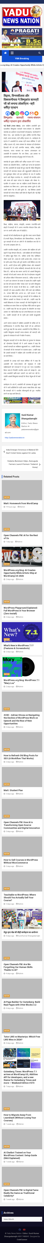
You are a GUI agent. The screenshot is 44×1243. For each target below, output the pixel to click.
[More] (36, 113)
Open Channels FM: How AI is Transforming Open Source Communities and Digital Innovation (22, 825)
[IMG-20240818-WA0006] (22, 399)
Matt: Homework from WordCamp (21, 503)
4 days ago (10, 936)
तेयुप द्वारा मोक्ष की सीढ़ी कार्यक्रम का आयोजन (21, 932)
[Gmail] (31, 113)
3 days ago (10, 794)
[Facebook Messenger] (27, 113)
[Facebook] (8, 113)
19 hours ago (11, 507)
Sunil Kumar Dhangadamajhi (29, 417)
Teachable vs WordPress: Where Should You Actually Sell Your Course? (20, 897)
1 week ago (10, 1124)
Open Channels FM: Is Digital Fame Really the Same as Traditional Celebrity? (21, 1193)
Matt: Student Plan (13, 790)
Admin (22, 507)
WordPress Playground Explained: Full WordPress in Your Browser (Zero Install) (21, 611)
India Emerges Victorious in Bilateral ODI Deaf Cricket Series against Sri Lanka (22, 451)
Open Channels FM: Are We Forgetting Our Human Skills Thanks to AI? (18, 967)
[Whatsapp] (17, 113)
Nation (6, 497)
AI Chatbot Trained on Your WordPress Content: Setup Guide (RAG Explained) (20, 1155)
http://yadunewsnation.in (14, 438)
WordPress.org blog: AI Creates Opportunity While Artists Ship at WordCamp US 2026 (20, 573)
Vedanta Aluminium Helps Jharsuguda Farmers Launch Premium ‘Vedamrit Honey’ (22, 464)
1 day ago (9, 542)
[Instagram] (22, 113)
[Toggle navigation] (12, 53)
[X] (12, 113)
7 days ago (10, 1086)
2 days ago (10, 579)
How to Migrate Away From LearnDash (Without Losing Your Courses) (20, 1118)
